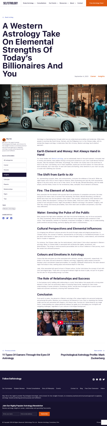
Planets (6, 184)
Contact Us (74, 388)
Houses (6, 170)
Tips (5, 199)
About (72, 3)
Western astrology (57, 158)
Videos (103, 388)
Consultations (41, 3)
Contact (80, 3)
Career (93, 76)
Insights (101, 76)
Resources (63, 3)
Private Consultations (33, 388)
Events (58, 388)
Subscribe (44, 414)
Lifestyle (7, 179)
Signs (5, 194)
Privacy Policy (101, 422)
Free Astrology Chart (96, 3)
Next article (98, 350)
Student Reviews (19, 388)
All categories (8, 160)
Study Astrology (28, 3)
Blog (81, 388)
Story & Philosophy (48, 388)
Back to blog (9, 17)
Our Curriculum (7, 388)
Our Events (52, 3)
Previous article (10, 350)
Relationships (8, 189)
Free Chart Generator (92, 388)
